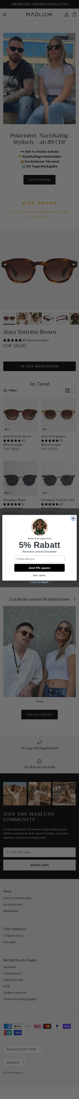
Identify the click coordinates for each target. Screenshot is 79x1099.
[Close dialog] (73, 518)
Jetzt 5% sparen (39, 567)
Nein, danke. (39, 575)
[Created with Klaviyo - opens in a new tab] (39, 582)
